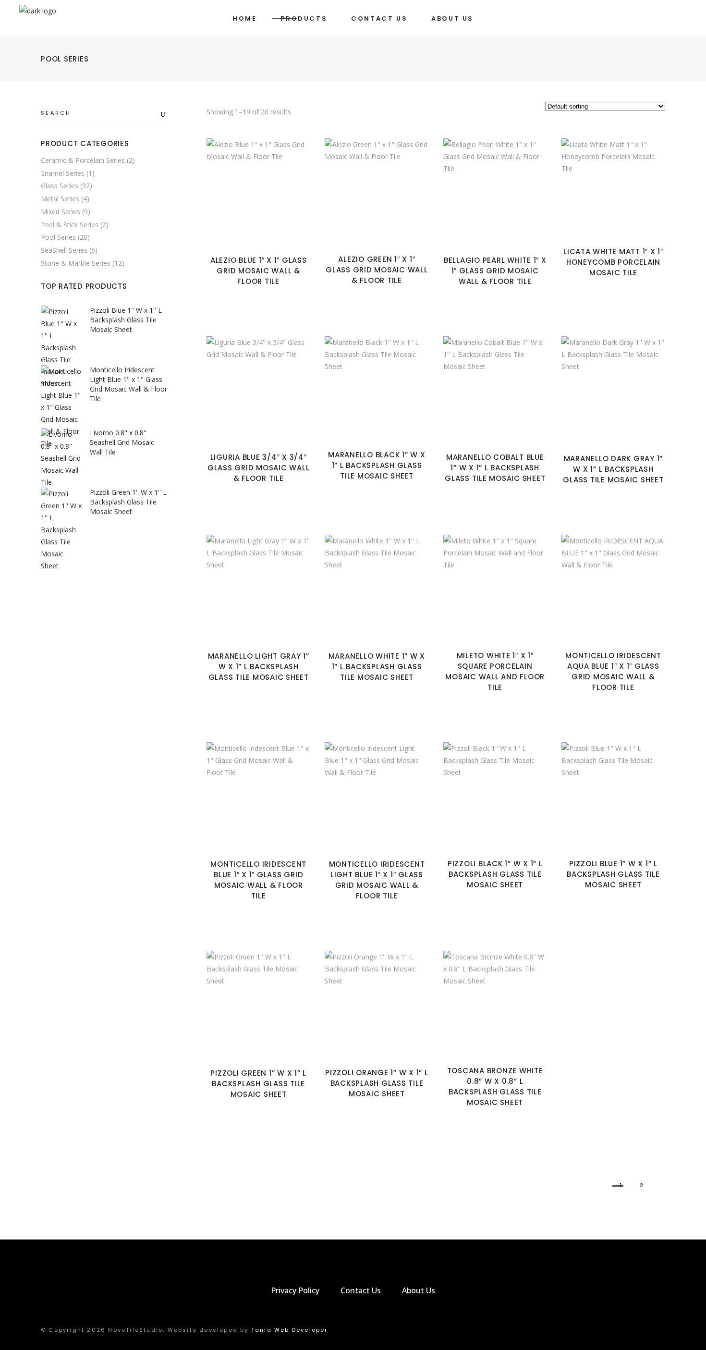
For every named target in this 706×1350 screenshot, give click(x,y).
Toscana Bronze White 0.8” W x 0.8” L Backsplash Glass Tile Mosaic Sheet (495, 1086)
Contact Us (361, 1290)
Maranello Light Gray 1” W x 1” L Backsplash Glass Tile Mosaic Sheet (258, 666)
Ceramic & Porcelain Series (83, 160)
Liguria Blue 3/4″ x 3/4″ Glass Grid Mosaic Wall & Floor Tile (258, 467)
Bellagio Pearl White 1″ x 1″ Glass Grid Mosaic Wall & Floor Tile (495, 270)
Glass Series (59, 185)
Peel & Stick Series (69, 224)
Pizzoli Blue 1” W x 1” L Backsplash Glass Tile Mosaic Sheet (613, 874)
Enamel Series (63, 173)
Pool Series (58, 237)
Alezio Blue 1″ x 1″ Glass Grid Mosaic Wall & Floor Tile (258, 270)
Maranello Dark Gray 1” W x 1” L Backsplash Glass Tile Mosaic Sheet (613, 469)
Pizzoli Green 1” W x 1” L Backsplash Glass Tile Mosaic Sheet (258, 1083)
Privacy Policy (295, 1290)
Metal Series (60, 198)
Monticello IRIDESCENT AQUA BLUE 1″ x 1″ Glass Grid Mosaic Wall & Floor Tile (613, 671)
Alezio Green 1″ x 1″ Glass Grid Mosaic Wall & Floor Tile (377, 269)
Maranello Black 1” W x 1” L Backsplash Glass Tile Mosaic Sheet (377, 465)
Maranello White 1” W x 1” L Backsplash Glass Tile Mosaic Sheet (377, 666)
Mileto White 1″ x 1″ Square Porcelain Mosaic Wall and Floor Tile (495, 671)
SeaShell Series (64, 250)
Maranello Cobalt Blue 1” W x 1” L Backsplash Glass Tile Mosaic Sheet (495, 467)
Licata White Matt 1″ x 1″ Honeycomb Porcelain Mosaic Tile (613, 262)
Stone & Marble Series (75, 263)
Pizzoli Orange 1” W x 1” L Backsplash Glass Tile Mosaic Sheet (376, 1083)
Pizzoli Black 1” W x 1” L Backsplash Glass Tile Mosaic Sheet (495, 874)
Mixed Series (60, 211)
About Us (418, 1290)
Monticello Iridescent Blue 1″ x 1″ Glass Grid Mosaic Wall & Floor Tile (258, 880)
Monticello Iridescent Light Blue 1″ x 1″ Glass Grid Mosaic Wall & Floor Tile (377, 880)
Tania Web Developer (289, 1330)
